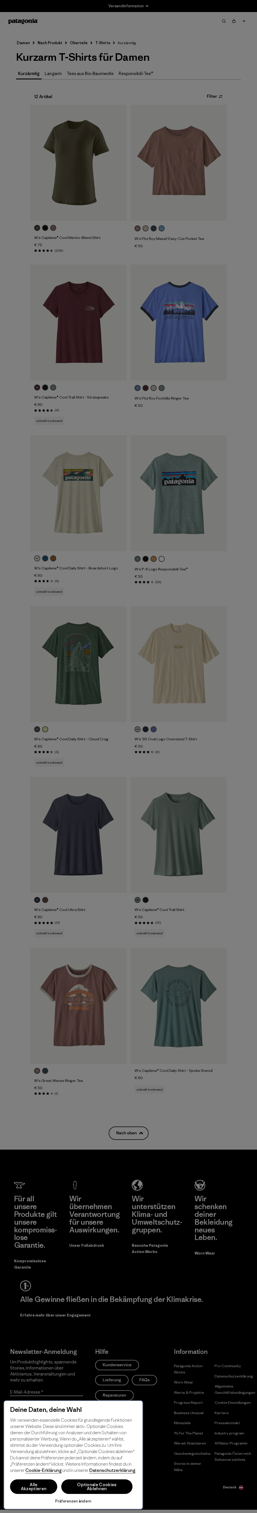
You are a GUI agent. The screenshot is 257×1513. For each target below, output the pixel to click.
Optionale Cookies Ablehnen (96, 1486)
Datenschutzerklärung (112, 1470)
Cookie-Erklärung (43, 1470)
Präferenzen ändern (73, 1501)
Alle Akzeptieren (34, 1486)
